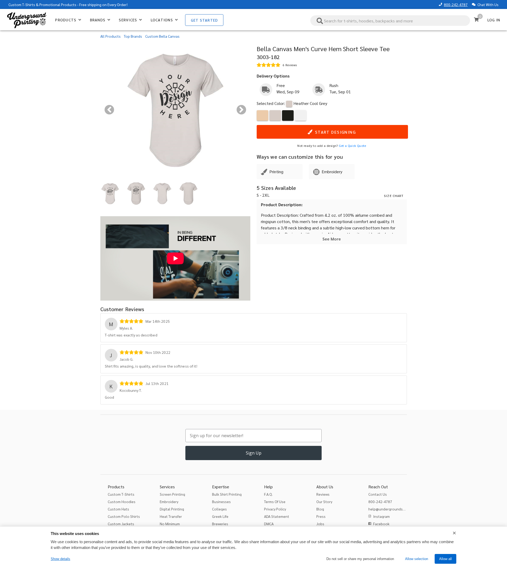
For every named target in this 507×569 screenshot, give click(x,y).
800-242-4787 (456, 4)
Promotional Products (57, 4)
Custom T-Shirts (21, 4)
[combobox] (390, 20)
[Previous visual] (109, 109)
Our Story (324, 501)
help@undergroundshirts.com (393, 509)
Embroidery (169, 501)
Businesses (221, 501)
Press (321, 516)
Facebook (381, 523)
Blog (320, 509)
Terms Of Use (274, 501)
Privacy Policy (275, 509)
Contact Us (377, 494)
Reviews (323, 494)
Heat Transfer (171, 516)
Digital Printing (172, 509)
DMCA (269, 523)
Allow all (445, 559)
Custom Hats (118, 509)
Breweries (220, 523)
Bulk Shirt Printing (227, 494)
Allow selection (416, 559)
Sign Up (253, 453)
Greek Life (220, 516)
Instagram (381, 516)
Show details (60, 559)
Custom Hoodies (121, 501)
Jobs (320, 523)
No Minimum (170, 523)
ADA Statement (276, 516)
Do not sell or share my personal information (360, 559)
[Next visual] (241, 109)
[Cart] (476, 19)
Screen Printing (172, 494)
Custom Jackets (121, 523)
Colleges (219, 509)
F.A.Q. (268, 494)
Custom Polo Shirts (124, 516)
